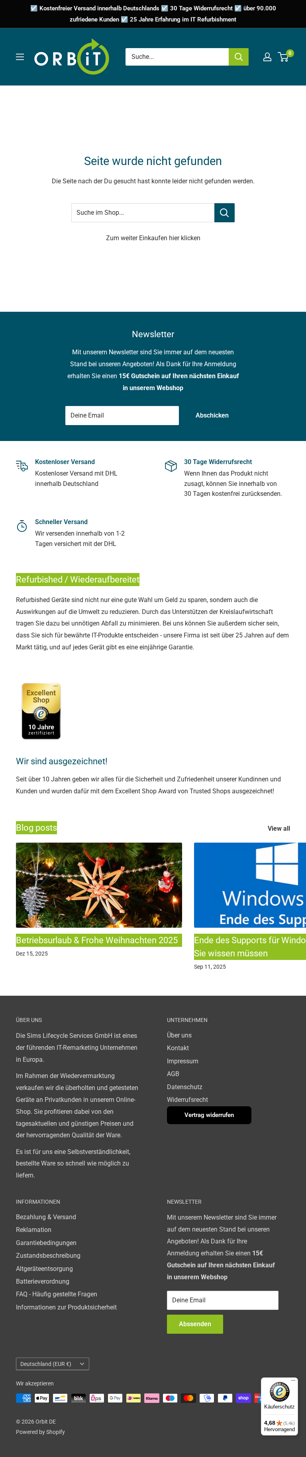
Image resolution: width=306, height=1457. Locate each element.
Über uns (179, 1035)
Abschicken (212, 415)
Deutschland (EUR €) (45, 1364)
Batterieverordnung (42, 1281)
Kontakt (178, 1048)
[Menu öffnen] (20, 57)
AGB (173, 1074)
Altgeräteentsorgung (44, 1268)
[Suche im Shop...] (224, 212)
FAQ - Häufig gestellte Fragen (56, 1294)
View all (280, 828)
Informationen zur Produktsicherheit (66, 1307)
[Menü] (293, 1382)
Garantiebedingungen (46, 1243)
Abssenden (195, 1324)
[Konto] (267, 56)
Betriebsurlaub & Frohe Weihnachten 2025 (97, 940)
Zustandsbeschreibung (48, 1255)
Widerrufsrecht (187, 1099)
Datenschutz (184, 1087)
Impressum (182, 1061)
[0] (283, 57)
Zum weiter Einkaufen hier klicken (153, 238)
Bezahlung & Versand (46, 1217)
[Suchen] (239, 57)
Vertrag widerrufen (209, 1115)
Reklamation (33, 1230)
